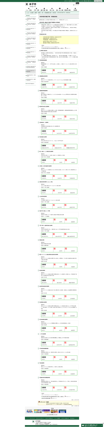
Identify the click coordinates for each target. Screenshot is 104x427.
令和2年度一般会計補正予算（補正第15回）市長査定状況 (31, 24)
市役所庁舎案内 (47, 423)
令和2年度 (54, 12)
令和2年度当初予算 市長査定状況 (31, 75)
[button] (92, 425)
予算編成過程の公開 (47, 12)
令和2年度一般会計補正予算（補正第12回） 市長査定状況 (31, 39)
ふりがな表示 (81, 1)
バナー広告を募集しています (52, 414)
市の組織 (31, 12)
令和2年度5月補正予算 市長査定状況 (31, 71)
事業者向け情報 (67, 10)
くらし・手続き (29, 10)
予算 (42, 12)
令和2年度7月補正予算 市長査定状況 (31, 52)
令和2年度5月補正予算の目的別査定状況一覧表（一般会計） (53, 48)
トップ (28, 12)
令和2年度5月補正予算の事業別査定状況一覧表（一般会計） (53, 396)
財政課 (39, 12)
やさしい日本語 (74, 1)
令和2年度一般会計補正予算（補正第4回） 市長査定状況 (31, 62)
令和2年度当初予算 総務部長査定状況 (31, 80)
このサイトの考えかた (49, 418)
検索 (78, 3)
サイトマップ (76, 4)
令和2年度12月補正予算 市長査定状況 (31, 44)
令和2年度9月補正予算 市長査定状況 (31, 48)
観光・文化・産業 (59, 10)
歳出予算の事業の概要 (46, 398)
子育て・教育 (36, 10)
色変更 (86, 1)
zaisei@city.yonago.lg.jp (68, 404)
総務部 (36, 12)
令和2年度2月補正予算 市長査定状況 (31, 29)
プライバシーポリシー (40, 418)
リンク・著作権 (57, 418)
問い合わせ (72, 418)
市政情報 (75, 10)
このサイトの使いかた (65, 418)
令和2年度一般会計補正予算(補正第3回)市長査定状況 (31, 67)
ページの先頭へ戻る (76, 405)
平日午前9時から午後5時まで (44, 424)
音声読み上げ (91, 1)
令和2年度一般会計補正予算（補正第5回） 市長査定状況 (31, 57)
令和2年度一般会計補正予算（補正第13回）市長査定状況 (31, 33)
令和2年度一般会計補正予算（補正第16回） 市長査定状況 (31, 19)
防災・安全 (52, 10)
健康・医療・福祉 (44, 10)
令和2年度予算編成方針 (30, 83)
